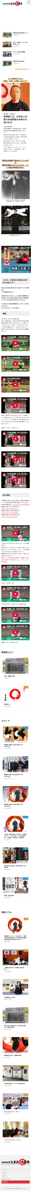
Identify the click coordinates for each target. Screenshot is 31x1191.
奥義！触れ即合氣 (9, 895)
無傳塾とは (7, 704)
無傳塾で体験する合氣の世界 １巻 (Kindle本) (13, 745)
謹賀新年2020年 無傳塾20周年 (13, 1055)
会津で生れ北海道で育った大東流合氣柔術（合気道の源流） (15, 1026)
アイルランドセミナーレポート (12, 1140)
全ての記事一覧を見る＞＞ (22, 69)
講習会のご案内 (6, 1179)
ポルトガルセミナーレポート (12, 1112)
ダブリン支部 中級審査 (19, 52)
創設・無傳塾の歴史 (9, 676)
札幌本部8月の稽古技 (20, 33)
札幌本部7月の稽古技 (18, 61)
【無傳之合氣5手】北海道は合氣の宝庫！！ (14, 968)
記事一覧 (4, 1173)
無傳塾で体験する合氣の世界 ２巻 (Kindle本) (13, 775)
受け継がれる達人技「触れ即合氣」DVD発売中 (15, 866)
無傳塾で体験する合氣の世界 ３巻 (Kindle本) (13, 805)
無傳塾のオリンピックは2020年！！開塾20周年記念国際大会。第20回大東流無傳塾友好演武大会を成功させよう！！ (15, 937)
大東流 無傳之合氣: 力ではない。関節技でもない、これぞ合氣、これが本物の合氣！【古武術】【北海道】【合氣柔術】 (15, 835)
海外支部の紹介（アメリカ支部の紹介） (15, 1083)
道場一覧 (4, 1176)
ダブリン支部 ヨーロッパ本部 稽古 (20, 43)
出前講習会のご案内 (9, 997)
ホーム (3, 1170)
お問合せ (6, 1182)
